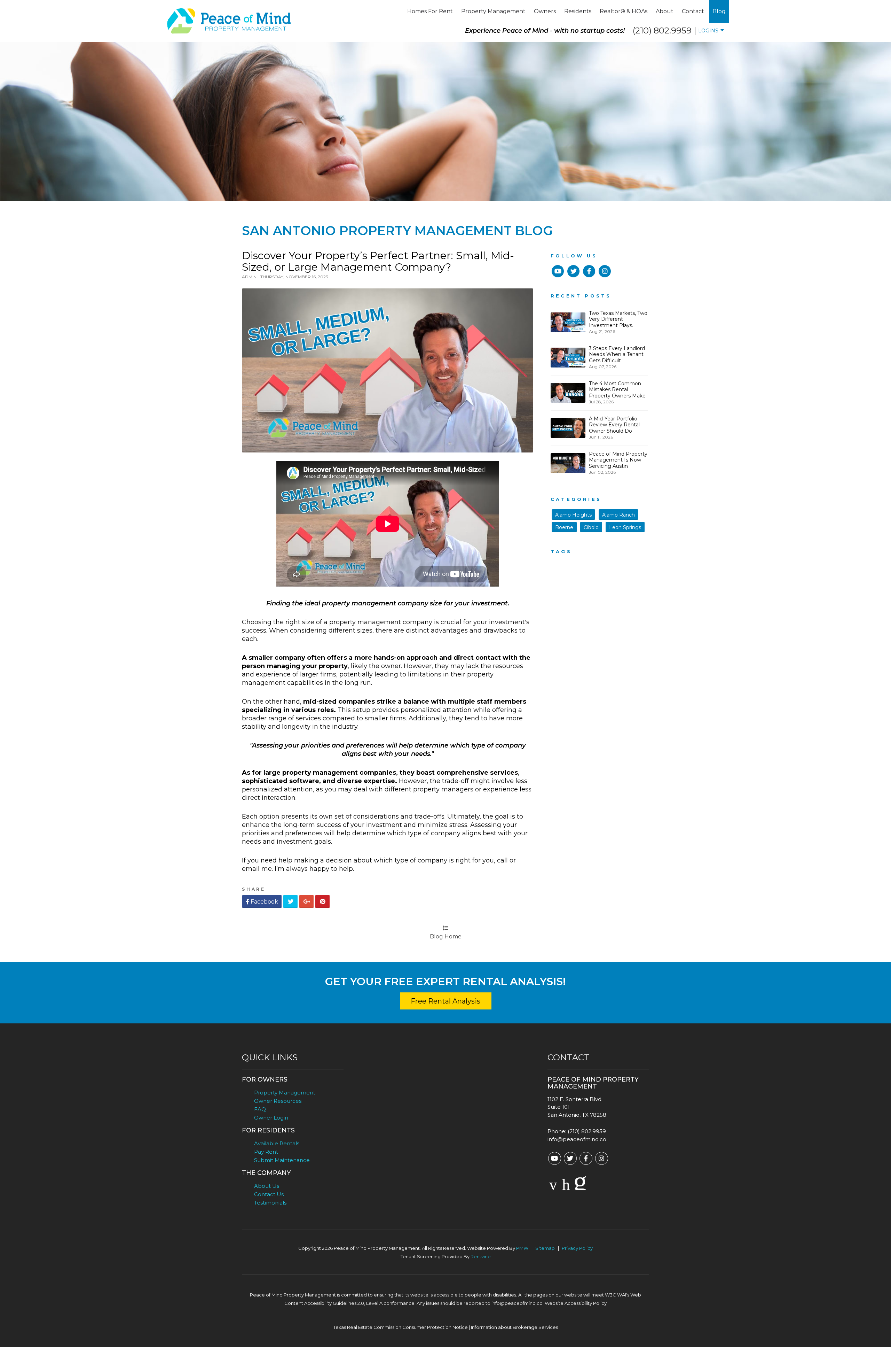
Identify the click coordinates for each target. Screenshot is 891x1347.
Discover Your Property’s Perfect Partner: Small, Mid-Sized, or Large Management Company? (378, 261)
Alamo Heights (573, 515)
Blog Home (446, 936)
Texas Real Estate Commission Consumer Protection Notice (400, 1327)
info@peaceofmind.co (576, 1139)
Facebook (263, 901)
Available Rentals (276, 1143)
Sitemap (545, 1248)
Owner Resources (277, 1101)
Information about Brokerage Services (514, 1327)
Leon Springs (625, 527)
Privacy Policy (577, 1248)
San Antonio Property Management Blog (397, 230)
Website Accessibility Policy (576, 1303)
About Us (266, 1186)
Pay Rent (266, 1151)
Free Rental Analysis (445, 1001)
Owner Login (271, 1117)
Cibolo (591, 527)
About (664, 11)
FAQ (260, 1109)
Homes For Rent (430, 11)
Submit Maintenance (282, 1160)
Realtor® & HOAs (623, 11)
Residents (577, 11)
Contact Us (269, 1194)
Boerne (564, 527)
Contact (693, 11)
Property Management (493, 11)
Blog (719, 11)
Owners (545, 11)
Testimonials (270, 1202)
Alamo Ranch (618, 515)
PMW (522, 1248)
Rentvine (481, 1256)
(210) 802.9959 (662, 30)
